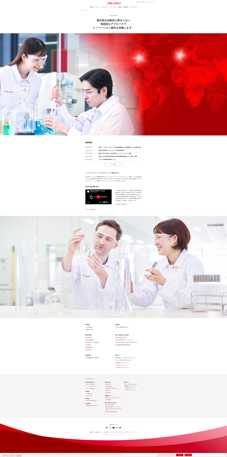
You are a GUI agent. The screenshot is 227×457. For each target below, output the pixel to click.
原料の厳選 (88, 344)
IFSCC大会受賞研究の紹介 (121, 327)
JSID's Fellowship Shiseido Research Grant (126, 342)
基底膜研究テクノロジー (121, 362)
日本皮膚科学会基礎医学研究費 (122, 344)
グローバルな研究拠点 (90, 209)
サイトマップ (134, 432)
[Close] (225, 455)
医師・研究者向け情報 (120, 337)
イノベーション (113, 7)
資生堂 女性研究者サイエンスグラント (124, 340)
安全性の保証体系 (89, 340)
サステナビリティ (104, 7)
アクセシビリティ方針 (114, 432)
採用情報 (120, 7)
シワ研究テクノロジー (120, 365)
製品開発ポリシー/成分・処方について (124, 357)
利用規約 (91, 432)
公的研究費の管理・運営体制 (92, 357)
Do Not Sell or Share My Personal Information (166, 454)
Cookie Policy (18, 455)
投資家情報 (125, 7)
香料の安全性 (88, 349)
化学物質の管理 (89, 347)
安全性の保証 (88, 337)
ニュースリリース (133, 7)
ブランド (97, 7)
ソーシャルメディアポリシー (125, 432)
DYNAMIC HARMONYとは (121, 204)
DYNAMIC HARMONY (90, 384)
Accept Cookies (188, 454)
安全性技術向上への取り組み (92, 342)
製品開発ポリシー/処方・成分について (112, 397)
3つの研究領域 (88, 327)
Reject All (179, 454)
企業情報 (92, 7)
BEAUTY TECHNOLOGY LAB (122, 360)
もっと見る (113, 164)
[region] (113, 455)
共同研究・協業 (89, 329)
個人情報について (98, 432)
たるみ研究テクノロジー (121, 367)
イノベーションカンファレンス (92, 386)
